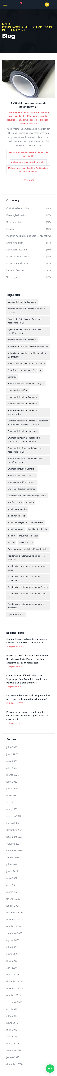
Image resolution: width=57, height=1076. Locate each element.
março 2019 (12, 1043)
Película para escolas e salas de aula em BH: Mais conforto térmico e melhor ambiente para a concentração (27, 659)
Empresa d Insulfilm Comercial (22, 468)
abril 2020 (11, 967)
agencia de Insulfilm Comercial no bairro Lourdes (26, 310)
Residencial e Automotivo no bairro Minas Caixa (27, 568)
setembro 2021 (14, 850)
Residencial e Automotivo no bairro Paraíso (28, 587)
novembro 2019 (14, 988)
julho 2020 (11, 947)
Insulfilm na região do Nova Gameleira (25, 522)
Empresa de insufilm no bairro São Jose (26, 383)
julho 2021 (11, 864)
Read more (28, 180)
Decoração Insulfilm (39, 112)
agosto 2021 (12, 857)
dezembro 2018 (14, 1064)
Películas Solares (15, 270)
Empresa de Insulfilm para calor (22, 431)
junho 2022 (12, 788)
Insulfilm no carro (16, 529)
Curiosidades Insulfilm (18, 112)
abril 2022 (11, 802)
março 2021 (12, 891)
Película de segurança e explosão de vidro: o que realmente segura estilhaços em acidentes (27, 715)
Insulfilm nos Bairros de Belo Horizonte (26, 235)
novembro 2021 (14, 836)
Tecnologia (11, 277)
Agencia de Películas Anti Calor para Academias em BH (24, 321)
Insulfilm (27, 116)
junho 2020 (12, 953)
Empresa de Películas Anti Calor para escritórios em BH (25, 460)
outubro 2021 (13, 843)
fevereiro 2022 (13, 816)
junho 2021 (12, 871)
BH (40, 370)
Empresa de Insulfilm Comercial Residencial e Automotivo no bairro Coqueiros (28, 422)
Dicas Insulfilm (15, 116)
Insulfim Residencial (28, 535)
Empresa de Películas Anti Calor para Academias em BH (25, 450)
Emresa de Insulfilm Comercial (22, 489)
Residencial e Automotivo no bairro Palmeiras (24, 578)
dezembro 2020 (14, 912)
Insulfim (11, 535)
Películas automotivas (17, 256)
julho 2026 (11, 747)
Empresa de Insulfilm (17, 390)
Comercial (12, 377)
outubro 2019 (13, 995)
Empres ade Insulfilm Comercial (22, 403)
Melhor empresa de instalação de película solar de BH (28, 154)
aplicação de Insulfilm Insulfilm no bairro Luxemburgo (27, 355)
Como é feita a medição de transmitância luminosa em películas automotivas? (27, 640)
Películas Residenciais (37, 119)
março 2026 (12, 774)
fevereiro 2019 (13, 1050)
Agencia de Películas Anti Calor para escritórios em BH (24, 331)
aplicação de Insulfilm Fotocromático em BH (28, 346)
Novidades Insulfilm (16, 119)
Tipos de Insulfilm (16, 614)
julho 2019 (11, 1015)
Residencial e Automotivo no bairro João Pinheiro (26, 558)
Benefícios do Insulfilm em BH (21, 370)
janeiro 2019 (12, 1057)
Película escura (26, 542)
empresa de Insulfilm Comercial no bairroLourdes (24, 412)
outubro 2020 (13, 926)
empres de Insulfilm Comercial (22, 482)
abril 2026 (11, 767)
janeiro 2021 (12, 905)
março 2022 (12, 809)
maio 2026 (11, 761)
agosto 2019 (12, 1009)
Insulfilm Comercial (17, 515)
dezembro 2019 (14, 981)
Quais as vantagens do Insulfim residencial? (28, 549)
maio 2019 (11, 1029)
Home (6, 24)
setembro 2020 (14, 933)
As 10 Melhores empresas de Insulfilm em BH (28, 104)
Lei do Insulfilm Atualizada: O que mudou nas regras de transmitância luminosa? (28, 697)
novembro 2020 (14, 919)
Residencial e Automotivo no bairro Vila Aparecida (26, 606)
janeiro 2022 (12, 823)
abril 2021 (11, 885)
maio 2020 (11, 960)
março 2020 (12, 974)
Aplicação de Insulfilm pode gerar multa (26, 363)
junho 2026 (12, 754)
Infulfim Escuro (15, 502)
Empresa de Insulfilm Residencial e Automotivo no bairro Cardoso (24, 439)
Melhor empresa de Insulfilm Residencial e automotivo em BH (28, 170)
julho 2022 (11, 781)
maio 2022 (11, 795)
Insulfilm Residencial (37, 529)
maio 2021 (11, 878)
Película (11, 542)
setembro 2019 (14, 1002)
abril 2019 (11, 1036)
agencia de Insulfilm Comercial (22, 302)
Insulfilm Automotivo (17, 509)
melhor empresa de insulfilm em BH (28, 162)
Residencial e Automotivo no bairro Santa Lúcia (27, 595)
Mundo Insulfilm (40, 116)
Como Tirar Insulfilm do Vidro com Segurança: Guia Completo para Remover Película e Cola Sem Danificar (28, 679)
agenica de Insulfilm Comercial (22, 339)
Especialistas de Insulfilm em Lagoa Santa (27, 495)
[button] (50, 1068)
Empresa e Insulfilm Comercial (22, 475)
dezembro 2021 (14, 829)
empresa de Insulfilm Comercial (22, 397)
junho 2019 (12, 1022)
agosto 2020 (12, 940)
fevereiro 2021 (13, 898)
